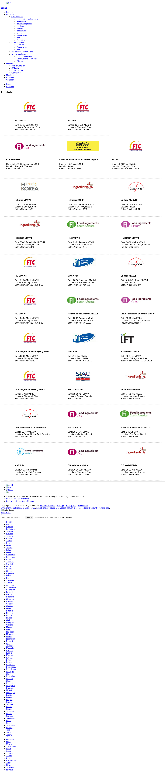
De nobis (10, 63)
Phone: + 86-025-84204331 (17, 499)
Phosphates (21, 31)
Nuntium (9, 75)
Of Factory (15, 68)
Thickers (20, 26)
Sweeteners (21, 21)
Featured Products (47, 505)
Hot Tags (60, 505)
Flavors (20, 28)
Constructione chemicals (27, 59)
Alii (18, 38)
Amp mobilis (83, 505)
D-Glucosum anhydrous (65, 508)
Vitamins (20, 33)
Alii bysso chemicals (19, 54)
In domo (9, 12)
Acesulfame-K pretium (45, 508)
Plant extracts (22, 35)
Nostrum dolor (17, 70)
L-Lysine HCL (29, 508)
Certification (16, 73)
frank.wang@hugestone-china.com (20, 501)
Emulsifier (21, 40)
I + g (78, 508)
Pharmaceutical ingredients (22, 52)
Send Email (6, 512)
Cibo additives (17, 17)
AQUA (20, 61)
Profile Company (18, 66)
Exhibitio (10, 77)
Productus (10, 14)
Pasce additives (17, 42)
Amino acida (22, 47)
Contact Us (10, 80)
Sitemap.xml (71, 505)
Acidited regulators (24, 24)
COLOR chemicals (24, 56)
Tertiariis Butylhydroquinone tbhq (95, 508)
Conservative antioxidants (27, 19)
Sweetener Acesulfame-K (11, 508)
